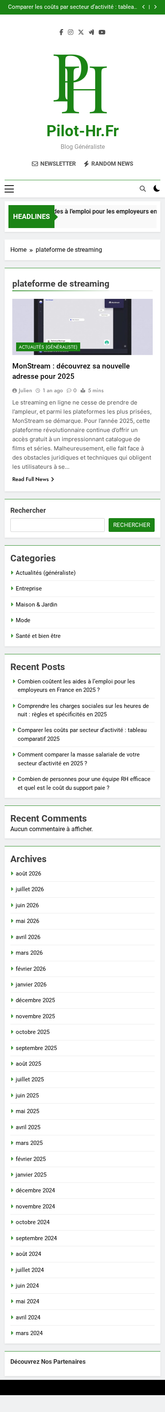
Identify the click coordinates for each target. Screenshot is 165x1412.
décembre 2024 (35, 1190)
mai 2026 (27, 921)
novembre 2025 (35, 1016)
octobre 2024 (33, 1222)
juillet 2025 (30, 1079)
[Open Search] (143, 189)
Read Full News (30, 479)
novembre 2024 (35, 1206)
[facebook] (61, 32)
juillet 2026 (30, 889)
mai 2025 (27, 1111)
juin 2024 (27, 1285)
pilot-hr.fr (82, 131)
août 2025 (28, 1063)
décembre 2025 (35, 1000)
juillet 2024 (30, 1270)
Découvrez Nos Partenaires (48, 1361)
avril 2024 (28, 1317)
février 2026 (31, 968)
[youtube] (102, 32)
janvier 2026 (31, 984)
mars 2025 (29, 1143)
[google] (91, 32)
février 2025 (31, 1159)
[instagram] (71, 32)
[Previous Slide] (144, 7)
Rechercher (28, 510)
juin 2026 (27, 905)
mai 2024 (27, 1301)
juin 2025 (27, 1095)
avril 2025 (28, 1127)
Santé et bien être (38, 636)
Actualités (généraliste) (48, 347)
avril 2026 (28, 937)
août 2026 (28, 873)
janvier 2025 (31, 1174)
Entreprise (29, 588)
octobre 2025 (33, 1032)
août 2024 (28, 1254)
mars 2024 (29, 1333)
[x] (81, 32)
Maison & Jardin (36, 604)
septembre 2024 (36, 1238)
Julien (25, 390)
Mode (23, 620)
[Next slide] (155, 7)
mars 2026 (29, 952)
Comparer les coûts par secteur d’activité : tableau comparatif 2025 (72, 7)
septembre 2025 (36, 1048)
